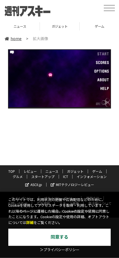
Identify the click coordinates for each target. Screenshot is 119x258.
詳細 (29, 223)
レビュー (30, 171)
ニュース (51, 171)
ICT (65, 176)
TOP (11, 171)
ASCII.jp (36, 184)
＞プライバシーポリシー (59, 250)
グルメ (18, 176)
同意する (59, 237)
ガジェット (45, 26)
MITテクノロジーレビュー (75, 184)
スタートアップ (43, 176)
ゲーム (85, 26)
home (16, 38)
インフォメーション (92, 176)
